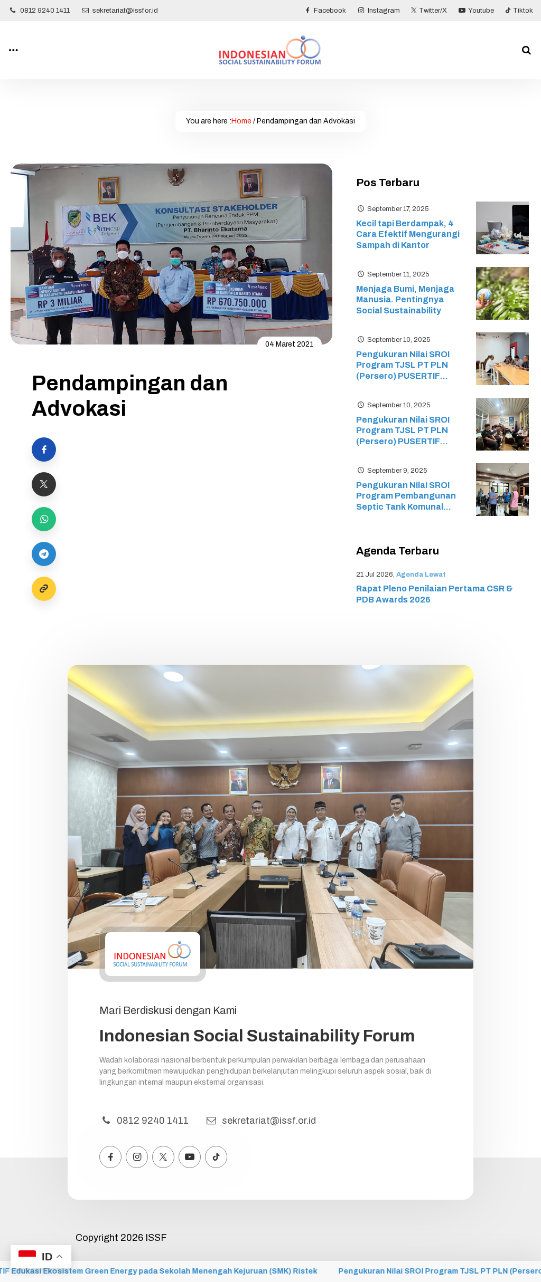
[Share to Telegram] (44, 554)
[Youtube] (190, 1157)
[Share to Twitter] (44, 484)
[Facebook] (110, 1157)
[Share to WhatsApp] (44, 519)
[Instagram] (137, 1157)
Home (241, 121)
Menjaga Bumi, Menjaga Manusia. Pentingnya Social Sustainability (405, 299)
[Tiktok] (216, 1157)
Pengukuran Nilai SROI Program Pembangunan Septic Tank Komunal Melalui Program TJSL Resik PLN (406, 497)
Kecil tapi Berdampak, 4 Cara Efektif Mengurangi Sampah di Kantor (408, 234)
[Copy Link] (44, 589)
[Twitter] (163, 1157)
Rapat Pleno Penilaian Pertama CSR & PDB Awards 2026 (434, 594)
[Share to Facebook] (44, 449)
